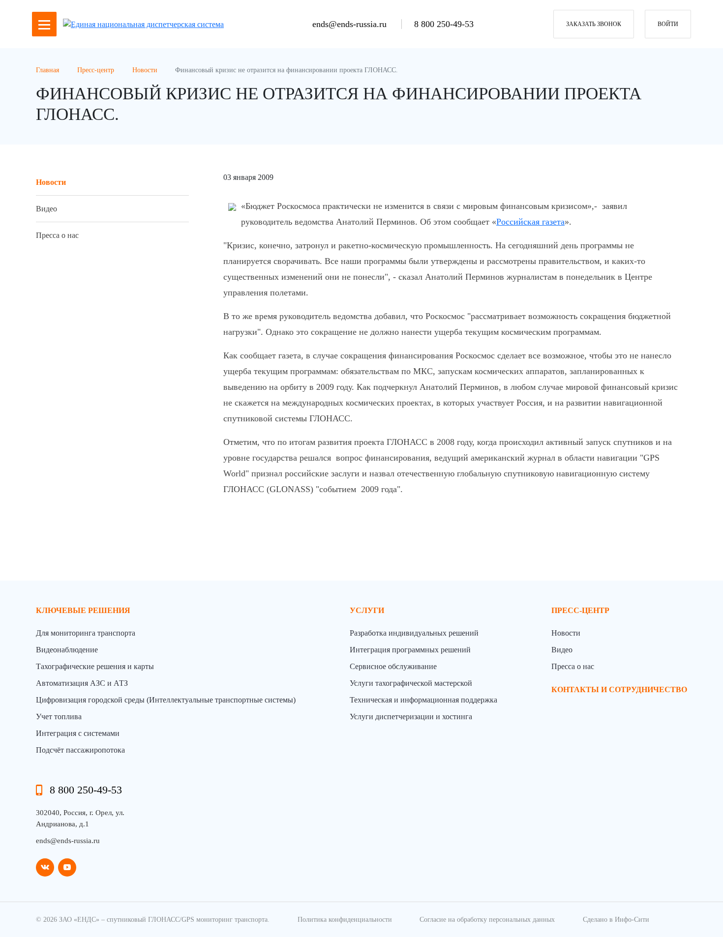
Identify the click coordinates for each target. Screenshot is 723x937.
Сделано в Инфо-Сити (616, 919)
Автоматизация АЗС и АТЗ (82, 683)
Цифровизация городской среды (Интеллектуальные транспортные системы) (166, 700)
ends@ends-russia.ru (350, 24)
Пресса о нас (57, 235)
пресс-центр (580, 610)
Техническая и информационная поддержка (423, 700)
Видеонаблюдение (67, 649)
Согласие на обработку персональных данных (487, 919)
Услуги (367, 610)
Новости (51, 182)
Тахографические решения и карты (95, 666)
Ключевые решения (83, 610)
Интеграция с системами (78, 733)
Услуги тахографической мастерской (411, 683)
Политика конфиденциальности (345, 919)
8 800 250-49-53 (444, 24)
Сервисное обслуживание (393, 666)
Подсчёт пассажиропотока (80, 750)
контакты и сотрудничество (619, 689)
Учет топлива (59, 716)
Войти (668, 24)
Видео (46, 209)
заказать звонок (593, 24)
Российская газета (530, 222)
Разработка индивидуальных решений (414, 633)
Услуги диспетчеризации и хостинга (411, 716)
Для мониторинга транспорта (85, 633)
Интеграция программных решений (410, 649)
